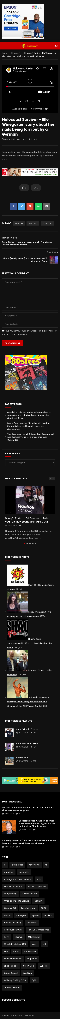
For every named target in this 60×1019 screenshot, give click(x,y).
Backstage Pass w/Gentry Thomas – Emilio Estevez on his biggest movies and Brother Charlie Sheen (37, 823)
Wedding (27, 973)
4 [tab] (32, 543)
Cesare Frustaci (29, 893)
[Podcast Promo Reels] (9, 747)
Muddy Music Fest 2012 (15, 944)
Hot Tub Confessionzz (38, 929)
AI (46, 864)
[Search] (56, 45)
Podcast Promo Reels (27, 743)
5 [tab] (35, 543)
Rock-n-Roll (30, 951)
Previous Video (9, 237)
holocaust (47, 223)
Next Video (52, 252)
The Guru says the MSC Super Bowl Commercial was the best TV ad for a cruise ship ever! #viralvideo (30, 437)
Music (34, 944)
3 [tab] (30, 543)
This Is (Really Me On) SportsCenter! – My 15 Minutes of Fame (25, 259)
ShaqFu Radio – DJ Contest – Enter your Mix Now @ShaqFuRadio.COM (27, 519)
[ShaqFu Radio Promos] (9, 732)
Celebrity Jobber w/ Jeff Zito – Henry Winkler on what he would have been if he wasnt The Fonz (29, 842)
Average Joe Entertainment (17, 879)
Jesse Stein (12, 525)
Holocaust (15, 53)
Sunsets (44, 965)
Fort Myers (21, 915)
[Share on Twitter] (21, 206)
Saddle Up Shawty (12, 958)
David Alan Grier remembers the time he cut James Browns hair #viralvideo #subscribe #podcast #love (29, 415)
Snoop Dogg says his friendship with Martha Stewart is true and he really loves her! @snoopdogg (28, 426)
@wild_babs (17, 864)
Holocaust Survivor (13, 929)
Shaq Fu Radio (11, 965)
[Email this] (46, 206)
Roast (16, 951)
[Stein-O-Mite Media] (30, 46)
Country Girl (10, 908)
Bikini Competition (37, 886)
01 (5, 864)
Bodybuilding (10, 893)
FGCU (43, 908)
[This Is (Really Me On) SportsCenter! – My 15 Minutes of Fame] (54, 260)
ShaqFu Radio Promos (27, 729)
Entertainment (28, 908)
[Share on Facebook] (13, 206)
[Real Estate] (9, 761)
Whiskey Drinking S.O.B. (15, 980)
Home (4, 53)
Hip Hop (35, 915)
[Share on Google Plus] (30, 206)
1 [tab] (24, 543)
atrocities (19, 223)
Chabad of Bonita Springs (16, 900)
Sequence (32, 958)
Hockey (48, 915)
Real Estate (22, 757)
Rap (6, 951)
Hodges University (12, 922)
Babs (39, 879)
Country (38, 900)
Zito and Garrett (12, 987)
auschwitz (33, 223)
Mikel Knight (34, 937)
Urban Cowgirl (11, 973)
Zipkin (34, 980)
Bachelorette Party (13, 886)
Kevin (6, 937)
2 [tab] (27, 543)
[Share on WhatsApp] (38, 206)
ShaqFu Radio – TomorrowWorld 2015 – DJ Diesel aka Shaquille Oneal (29, 643)
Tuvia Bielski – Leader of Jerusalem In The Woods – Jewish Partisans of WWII (28, 243)
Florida (7, 915)
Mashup (19, 937)
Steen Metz (28, 965)
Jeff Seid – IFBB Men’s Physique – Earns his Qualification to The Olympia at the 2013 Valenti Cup (28, 701)
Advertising (34, 864)
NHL (44, 944)
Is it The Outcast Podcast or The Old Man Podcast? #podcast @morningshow (28, 809)
